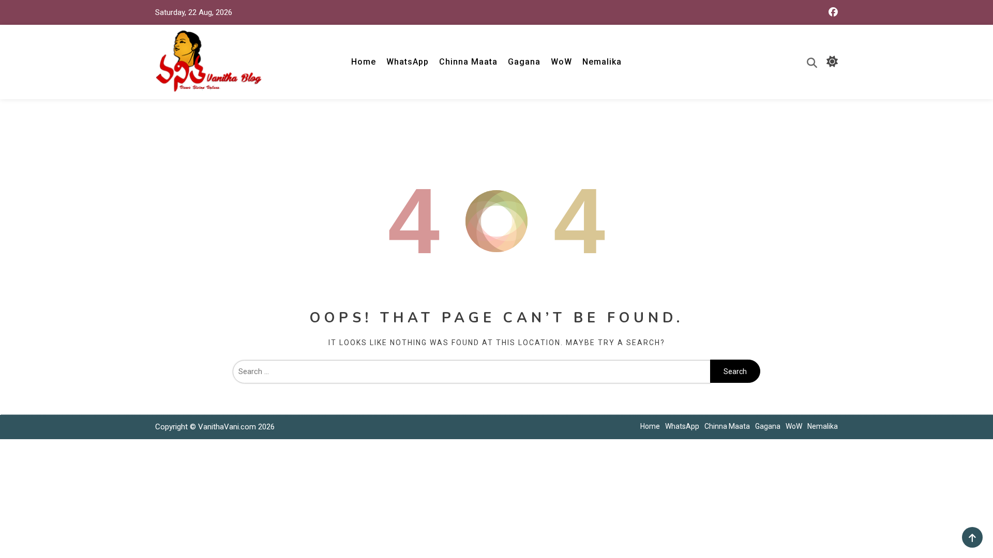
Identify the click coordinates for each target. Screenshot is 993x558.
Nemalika (602, 62)
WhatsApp (407, 62)
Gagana (524, 62)
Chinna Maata (468, 62)
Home (363, 62)
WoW (561, 62)
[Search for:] (471, 371)
